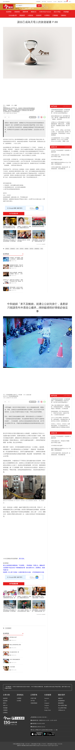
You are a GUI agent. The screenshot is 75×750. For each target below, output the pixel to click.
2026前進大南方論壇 (56, 159)
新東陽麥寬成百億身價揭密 (38, 226)
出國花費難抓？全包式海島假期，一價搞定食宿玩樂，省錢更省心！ (38, 240)
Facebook (46, 698)
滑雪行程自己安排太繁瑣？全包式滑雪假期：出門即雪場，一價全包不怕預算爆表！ (9, 240)
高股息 (25, 8)
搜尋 (39, 6)
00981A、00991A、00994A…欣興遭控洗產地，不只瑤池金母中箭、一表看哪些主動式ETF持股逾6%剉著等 (60, 425)
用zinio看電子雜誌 (62, 705)
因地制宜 (13, 248)
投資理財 (5, 700)
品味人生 (5, 705)
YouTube (46, 708)
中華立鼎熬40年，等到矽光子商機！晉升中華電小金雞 (60, 155)
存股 (33, 8)
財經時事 (5, 698)
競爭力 (4, 703)
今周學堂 (19, 698)
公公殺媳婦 (8, 628)
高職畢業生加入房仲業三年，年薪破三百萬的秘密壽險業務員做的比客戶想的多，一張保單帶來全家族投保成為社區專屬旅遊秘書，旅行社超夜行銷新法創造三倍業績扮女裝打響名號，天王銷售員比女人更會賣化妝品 (19, 110)
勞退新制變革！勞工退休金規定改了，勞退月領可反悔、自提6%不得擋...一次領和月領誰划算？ (60, 413)
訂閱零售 (5, 712)
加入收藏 (33, 117)
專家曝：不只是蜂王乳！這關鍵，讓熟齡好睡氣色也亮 (24, 227)
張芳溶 (21, 248)
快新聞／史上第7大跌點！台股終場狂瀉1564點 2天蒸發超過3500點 (23, 572)
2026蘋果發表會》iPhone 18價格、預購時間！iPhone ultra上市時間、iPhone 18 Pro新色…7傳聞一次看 (60, 139)
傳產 (15, 105)
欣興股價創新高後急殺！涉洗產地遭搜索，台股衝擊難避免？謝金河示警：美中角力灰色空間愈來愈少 (60, 111)
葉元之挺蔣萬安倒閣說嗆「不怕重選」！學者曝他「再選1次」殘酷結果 (24, 565)
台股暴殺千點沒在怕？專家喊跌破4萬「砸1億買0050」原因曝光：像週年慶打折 (24, 569)
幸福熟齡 (5, 708)
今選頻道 (5, 710)
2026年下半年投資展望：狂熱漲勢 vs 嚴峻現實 (61, 151)
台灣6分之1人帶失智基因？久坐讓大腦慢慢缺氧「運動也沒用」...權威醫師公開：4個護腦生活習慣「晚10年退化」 (60, 125)
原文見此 (21, 558)
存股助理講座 (34, 703)
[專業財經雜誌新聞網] (8, 6)
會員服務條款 (61, 700)
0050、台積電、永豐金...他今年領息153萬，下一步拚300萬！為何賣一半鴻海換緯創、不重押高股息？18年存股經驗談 (61, 132)
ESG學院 (19, 700)
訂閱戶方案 (33, 698)
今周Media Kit (61, 710)
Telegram (46, 705)
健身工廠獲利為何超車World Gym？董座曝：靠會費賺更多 (61, 163)
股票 (23, 8)
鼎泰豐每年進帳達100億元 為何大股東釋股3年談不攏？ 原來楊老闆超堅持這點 (9, 227)
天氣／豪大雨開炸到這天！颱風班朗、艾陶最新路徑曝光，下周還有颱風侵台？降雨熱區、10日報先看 (60, 407)
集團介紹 (60, 698)
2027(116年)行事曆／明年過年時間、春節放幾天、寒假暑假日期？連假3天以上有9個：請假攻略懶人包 (60, 419)
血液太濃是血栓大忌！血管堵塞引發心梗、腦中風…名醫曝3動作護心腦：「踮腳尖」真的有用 (61, 117)
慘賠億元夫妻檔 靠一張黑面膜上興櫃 (24, 240)
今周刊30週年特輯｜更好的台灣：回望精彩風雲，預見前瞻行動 (60, 167)
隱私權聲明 (61, 703)
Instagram (46, 703)
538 (17, 248)
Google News (47, 710)
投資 (20, 8)
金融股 (29, 8)
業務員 (7, 248)
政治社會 (29, 394)
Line (45, 700)
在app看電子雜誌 (62, 708)
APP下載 (33, 700)
